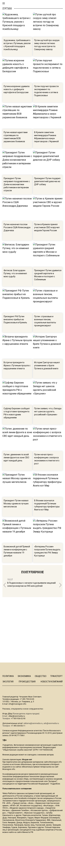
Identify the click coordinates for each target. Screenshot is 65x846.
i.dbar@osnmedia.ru (16, 716)
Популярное (32, 572)
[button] (5, 585)
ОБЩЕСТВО (40, 676)
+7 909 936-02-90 (18, 718)
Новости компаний (52, 681)
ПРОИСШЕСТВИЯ (27, 681)
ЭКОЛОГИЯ (7, 681)
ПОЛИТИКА (8, 676)
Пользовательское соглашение (17, 789)
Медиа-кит (27, 759)
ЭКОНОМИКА (24, 676)
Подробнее (55, 784)
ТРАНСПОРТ (56, 676)
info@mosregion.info (17, 704)
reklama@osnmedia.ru (33, 723)
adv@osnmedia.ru (51, 723)
